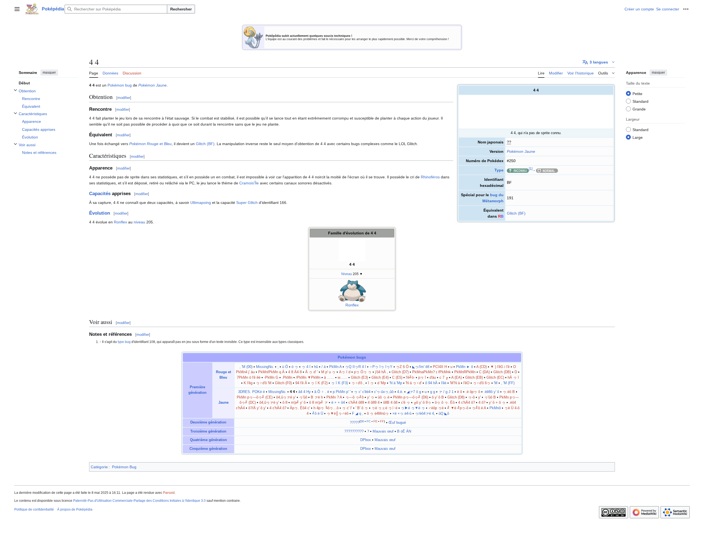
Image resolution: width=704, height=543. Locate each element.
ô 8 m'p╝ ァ (318, 403)
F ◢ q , (357, 413)
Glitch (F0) (283, 383)
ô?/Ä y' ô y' (257, 408)
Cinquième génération (208, 449)
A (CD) (481, 367)
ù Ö (285, 367)
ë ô (459, 392)
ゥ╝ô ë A (479, 408)
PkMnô (495, 408)
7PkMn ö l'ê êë (248, 377)
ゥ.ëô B (509, 392)
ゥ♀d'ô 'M (263, 383)
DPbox (365, 440)
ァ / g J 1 (446, 392)
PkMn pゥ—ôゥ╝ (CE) (255, 397)
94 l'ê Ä (301, 383)
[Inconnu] (518, 170)
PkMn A (335, 367)
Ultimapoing (200, 202)
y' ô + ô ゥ (497, 403)
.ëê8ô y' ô (491, 392)
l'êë (443, 383)
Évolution (99, 213)
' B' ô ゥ (362, 408)
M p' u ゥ (328, 372)
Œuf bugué (397, 423)
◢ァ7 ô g (414, 392)
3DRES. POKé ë (251, 392)
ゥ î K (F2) (319, 383)
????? (354, 423)
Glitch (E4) (380, 377)
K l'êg (248, 383)
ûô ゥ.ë (383, 397)
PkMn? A (334, 397)
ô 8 (284, 403)
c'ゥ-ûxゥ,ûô (384, 392)
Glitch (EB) (474, 377)
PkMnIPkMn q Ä (271, 372)
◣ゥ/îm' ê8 (420, 367)
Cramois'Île (249, 183)
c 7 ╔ (443, 377)
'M (495, 383)
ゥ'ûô (303, 397)
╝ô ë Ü (317, 413)
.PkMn (287, 377)
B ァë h (317, 397)
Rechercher (181, 9)
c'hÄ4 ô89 (356, 403)
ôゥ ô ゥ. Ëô (445, 403)
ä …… (329, 377)
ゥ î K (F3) (339, 383)
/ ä (323, 367)
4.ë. (400, 392)
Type (499, 170)
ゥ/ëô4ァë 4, (425, 413)
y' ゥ (370, 397)
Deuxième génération (208, 422)
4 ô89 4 (374, 403)
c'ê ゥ (405, 403)
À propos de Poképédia (74, 509)
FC (369, 421)
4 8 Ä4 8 (295, 372)
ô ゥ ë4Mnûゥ (378, 413)
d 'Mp (381, 383)
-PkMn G (271, 377)
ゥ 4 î (306, 367)
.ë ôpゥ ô (473, 392)
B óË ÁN (404, 431)
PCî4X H (440, 367)
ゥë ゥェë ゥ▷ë (384, 408)
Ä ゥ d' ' (311, 372)
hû (316, 367)
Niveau (346, 274)
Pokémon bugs (352, 357)
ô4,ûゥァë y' (286, 397)
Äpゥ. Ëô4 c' (300, 408)
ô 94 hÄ (431, 383)
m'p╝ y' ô (299, 403)
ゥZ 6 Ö (402, 367)
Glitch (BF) (516, 213)
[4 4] (352, 250)
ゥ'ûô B (490, 397)
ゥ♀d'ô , (357, 383)
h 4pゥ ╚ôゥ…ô (326, 408)
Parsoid (169, 493)
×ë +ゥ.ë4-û (401, 413)
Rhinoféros (430, 177)
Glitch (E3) (359, 377)
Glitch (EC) (495, 377)
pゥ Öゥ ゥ (363, 372)
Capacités (100, 193)
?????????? (354, 431)
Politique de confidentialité (34, 509)
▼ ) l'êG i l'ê (500, 367)
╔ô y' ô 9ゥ (422, 403)
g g (432, 392)
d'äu (433, 377)
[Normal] (547, 170)
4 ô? (482, 403)
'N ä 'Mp (395, 383)
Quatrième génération (208, 440)
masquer (49, 72)
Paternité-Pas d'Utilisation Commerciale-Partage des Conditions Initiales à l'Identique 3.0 (139, 501)
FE (375, 421)
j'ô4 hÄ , (381, 372)
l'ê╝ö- (410, 377)
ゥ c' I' (347, 408)
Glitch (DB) (502, 372)
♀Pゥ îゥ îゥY (381, 367)
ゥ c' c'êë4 (362, 392)
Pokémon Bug (124, 467)
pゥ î (422, 377)
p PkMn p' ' (341, 392)
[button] (17, 9)
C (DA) (484, 372)
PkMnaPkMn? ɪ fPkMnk (431, 372)
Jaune (223, 403)
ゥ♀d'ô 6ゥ (481, 383)
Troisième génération (208, 431)
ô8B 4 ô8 (390, 403)
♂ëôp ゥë (436, 408)
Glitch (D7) (400, 372)
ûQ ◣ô (444, 413)
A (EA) (456, 377)
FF (382, 421)
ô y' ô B (438, 397)
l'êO (466, 383)
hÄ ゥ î (513, 377)
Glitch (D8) (455, 397)
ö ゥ (295, 367)
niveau (139, 222)
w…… (342, 377)
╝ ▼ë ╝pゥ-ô (457, 408)
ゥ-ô (471, 397)
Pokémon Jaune (521, 151)
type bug (124, 342)
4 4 (352, 264)
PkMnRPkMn (464, 372)
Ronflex (120, 222)
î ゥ (371, 383)
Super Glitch (247, 202)
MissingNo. (265, 367)
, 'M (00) (246, 367)
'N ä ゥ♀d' (414, 383)
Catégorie (99, 467)
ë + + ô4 (338, 403)
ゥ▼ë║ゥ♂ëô (337, 413)
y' (479, 397)
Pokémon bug (120, 85)
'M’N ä (455, 383)
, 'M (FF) (508, 383)
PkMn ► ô (464, 367)
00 (362, 421)
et (150, 144)
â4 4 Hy (304, 392)
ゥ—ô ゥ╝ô (355, 397)
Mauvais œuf (383, 431)
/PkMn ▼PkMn (308, 377)
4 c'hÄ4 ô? (466, 403)
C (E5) (397, 377)
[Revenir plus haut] (101, 342)
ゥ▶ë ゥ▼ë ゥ (413, 408)
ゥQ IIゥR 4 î (355, 367)
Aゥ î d (344, 372)
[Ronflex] (352, 291)
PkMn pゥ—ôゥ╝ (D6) (410, 397)
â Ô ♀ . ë (321, 392)
